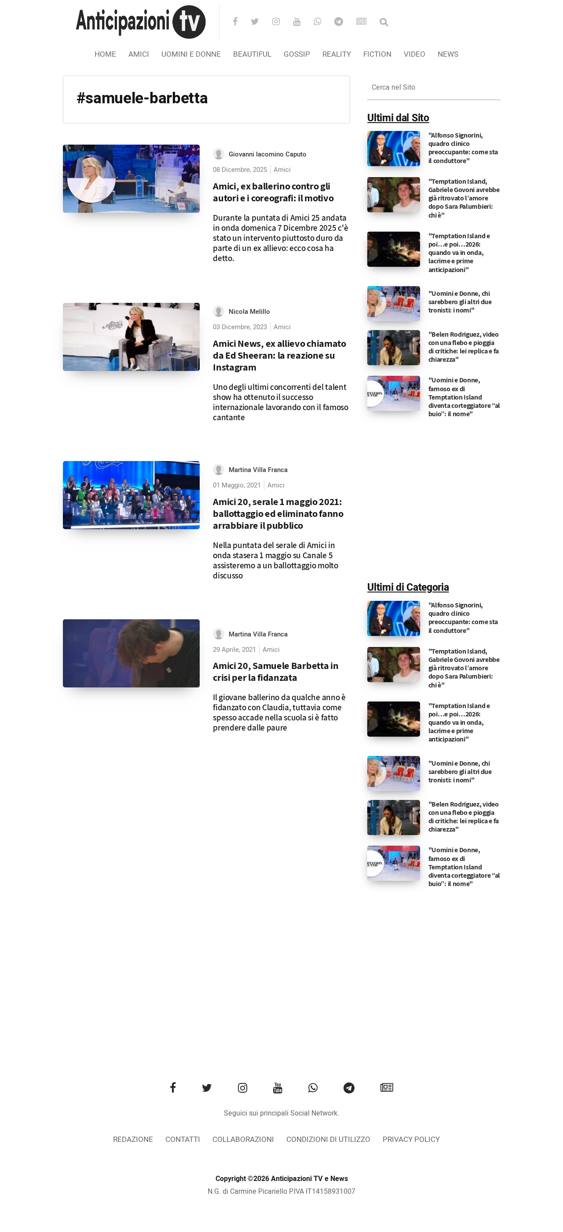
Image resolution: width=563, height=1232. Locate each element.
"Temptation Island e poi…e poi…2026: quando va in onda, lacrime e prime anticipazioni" (459, 252)
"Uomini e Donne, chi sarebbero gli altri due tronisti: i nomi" (460, 302)
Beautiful (252, 54)
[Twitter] (261, 22)
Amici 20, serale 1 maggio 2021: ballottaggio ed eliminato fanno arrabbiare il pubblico (278, 513)
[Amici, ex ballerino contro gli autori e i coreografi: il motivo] (131, 179)
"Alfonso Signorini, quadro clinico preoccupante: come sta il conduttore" (463, 148)
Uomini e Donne (191, 54)
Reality (336, 54)
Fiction (377, 54)
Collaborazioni (243, 1139)
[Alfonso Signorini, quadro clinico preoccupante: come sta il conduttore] (393, 148)
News (448, 54)
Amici (138, 54)
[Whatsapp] (323, 22)
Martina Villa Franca (258, 470)
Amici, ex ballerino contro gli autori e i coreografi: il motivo (273, 191)
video (414, 54)
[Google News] (367, 22)
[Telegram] (344, 22)
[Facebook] (241, 22)
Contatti (182, 1139)
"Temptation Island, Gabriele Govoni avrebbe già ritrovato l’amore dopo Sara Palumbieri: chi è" (464, 198)
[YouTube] (302, 22)
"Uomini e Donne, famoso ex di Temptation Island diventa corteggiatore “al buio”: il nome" (464, 396)
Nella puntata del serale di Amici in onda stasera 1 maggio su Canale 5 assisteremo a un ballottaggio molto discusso (275, 560)
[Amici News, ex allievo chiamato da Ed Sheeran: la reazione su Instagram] (131, 337)
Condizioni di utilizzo (328, 1139)
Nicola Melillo (249, 311)
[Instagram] (281, 22)
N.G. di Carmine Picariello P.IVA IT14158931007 (281, 1191)
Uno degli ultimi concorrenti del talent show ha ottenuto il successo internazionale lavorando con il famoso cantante (280, 402)
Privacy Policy (411, 1139)
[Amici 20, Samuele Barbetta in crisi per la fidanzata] (131, 653)
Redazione (133, 1139)
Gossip (297, 54)
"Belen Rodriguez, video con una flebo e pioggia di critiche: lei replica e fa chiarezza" (463, 347)
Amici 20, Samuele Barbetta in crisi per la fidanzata (275, 671)
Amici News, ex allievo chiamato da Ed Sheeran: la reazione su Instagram (279, 355)
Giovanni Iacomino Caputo (268, 154)
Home (105, 54)
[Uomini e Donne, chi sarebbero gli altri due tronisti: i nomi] (393, 303)
